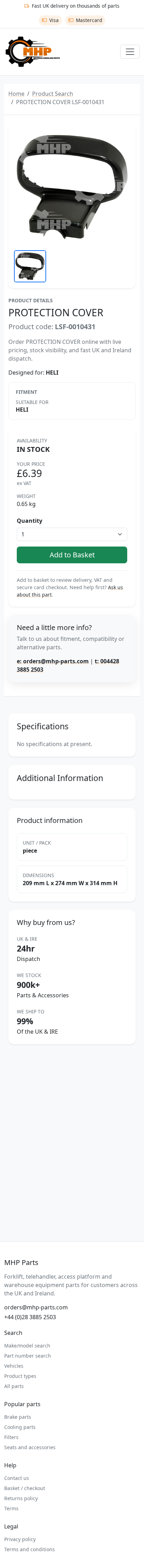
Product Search (52, 93)
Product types (20, 1376)
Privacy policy (20, 1539)
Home (16, 93)
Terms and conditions (29, 1549)
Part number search (27, 1355)
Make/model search (27, 1345)
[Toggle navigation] (130, 52)
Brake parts (17, 1417)
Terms (11, 1508)
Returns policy (21, 1498)
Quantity (29, 521)
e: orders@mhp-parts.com (53, 661)
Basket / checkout (24, 1488)
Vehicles (13, 1366)
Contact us (16, 1478)
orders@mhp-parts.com (36, 1307)
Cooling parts (20, 1427)
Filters (11, 1437)
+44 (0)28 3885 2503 (30, 1317)
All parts (14, 1386)
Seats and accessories (30, 1447)
